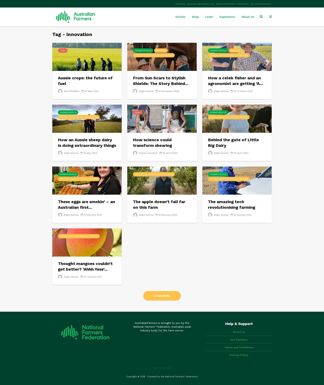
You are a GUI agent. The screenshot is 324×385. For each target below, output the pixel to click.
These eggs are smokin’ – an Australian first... (86, 204)
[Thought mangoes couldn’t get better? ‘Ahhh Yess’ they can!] (87, 242)
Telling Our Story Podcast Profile (154, 55)
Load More (162, 295)
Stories (180, 17)
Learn (209, 17)
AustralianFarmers (261, 4)
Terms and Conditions (239, 347)
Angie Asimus (146, 91)
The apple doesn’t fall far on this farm (159, 204)
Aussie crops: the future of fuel (85, 81)
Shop (195, 17)
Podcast (160, 51)
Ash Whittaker (71, 91)
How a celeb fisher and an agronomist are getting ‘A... (235, 81)
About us (239, 331)
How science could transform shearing (152, 142)
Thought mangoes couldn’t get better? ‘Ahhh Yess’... (85, 266)
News (62, 51)
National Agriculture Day (200, 4)
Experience (227, 17)
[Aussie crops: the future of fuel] (87, 56)
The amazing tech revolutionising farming (231, 204)
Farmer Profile (143, 51)
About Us (248, 17)
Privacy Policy (239, 354)
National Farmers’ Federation (232, 4)
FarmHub (180, 4)
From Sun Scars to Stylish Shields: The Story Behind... (160, 81)
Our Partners (239, 339)
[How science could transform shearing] (162, 118)
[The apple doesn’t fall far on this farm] (162, 180)
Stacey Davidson (148, 153)
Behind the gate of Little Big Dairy (233, 142)
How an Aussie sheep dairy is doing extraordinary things (87, 142)
